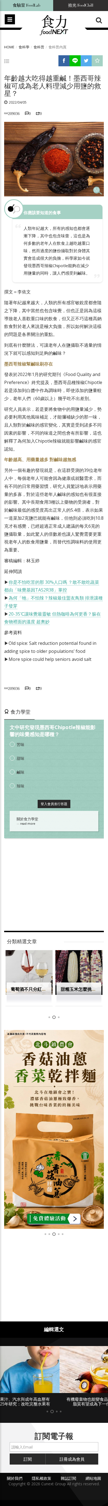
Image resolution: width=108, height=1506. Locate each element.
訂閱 (28, 1459)
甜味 (20, 758)
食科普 (39, 46)
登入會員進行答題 (54, 803)
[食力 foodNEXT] (54, 25)
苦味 (20, 744)
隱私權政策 (41, 1478)
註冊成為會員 (72, 1459)
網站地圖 (93, 1478)
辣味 (20, 786)
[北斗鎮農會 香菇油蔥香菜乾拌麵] (54, 1129)
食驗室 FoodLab (26, 5)
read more (27, 824)
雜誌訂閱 (68, 1478)
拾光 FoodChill (80, 5)
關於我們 (14, 1478)
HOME (9, 46)
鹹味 (20, 772)
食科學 (24, 46)
